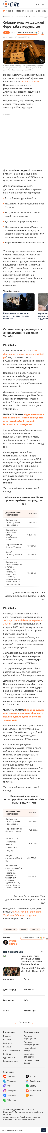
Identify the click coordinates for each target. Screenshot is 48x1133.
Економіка (41, 11)
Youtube (11, 1076)
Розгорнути (24, 1022)
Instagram (12, 1090)
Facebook (11, 1095)
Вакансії (7, 1039)
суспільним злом (30, 81)
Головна (6, 17)
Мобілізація (29, 1010)
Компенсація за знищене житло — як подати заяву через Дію (16, 316)
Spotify (33, 1086)
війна (23, 929)
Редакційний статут (30, 1049)
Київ (26, 1000)
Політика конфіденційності (32, 1043)
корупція (35, 929)
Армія (30, 11)
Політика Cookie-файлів (31, 1061)
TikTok (33, 1076)
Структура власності (12, 1050)
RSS (31, 1095)
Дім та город (9, 989)
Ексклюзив (8, 1000)
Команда (7, 1054)
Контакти (7, 1043)
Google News (35, 1081)
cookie (20, 1130)
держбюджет (10, 929)
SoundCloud (35, 1090)
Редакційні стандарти (29, 1055)
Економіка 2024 (21, 17)
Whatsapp (12, 1100)
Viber (9, 1086)
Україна (9, 11)
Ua (36, 4)
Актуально (8, 979)
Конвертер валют (11, 1061)
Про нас (7, 1036)
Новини (20, 11)
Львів (6, 1010)
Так (44, 1130)
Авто (26, 979)
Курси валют (9, 1057)
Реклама (7, 1046)
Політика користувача (30, 1037)
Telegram (11, 1081)
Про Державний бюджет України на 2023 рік (23, 354)
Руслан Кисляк (13, 942)
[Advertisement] (24, 140)
